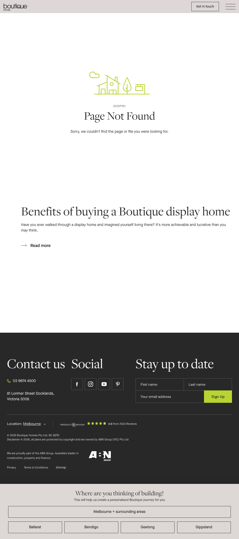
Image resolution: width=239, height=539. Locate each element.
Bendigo (91, 527)
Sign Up (218, 396)
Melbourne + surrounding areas (120, 511)
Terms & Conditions (36, 468)
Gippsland (204, 527)
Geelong (148, 527)
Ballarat (35, 527)
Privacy (11, 468)
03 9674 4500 (24, 380)
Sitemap (61, 467)
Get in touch (205, 6)
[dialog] (119, 511)
